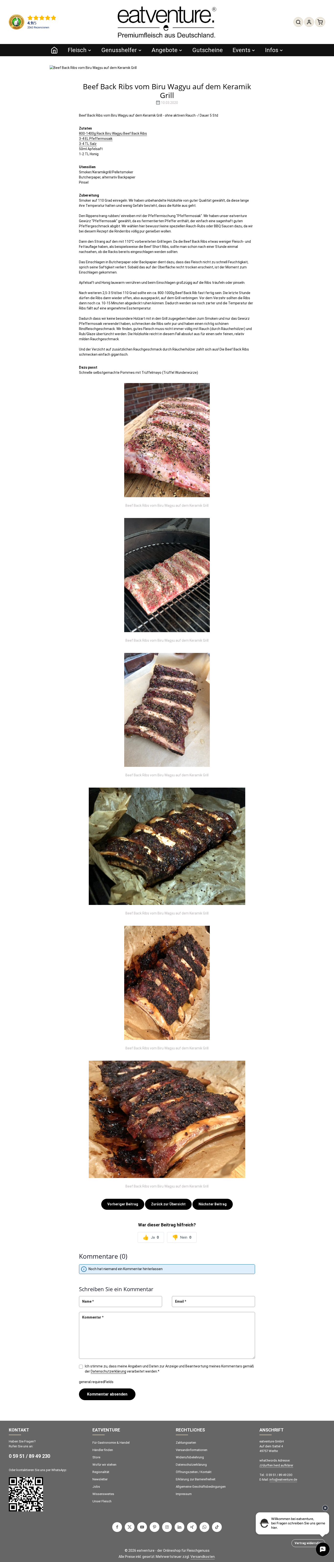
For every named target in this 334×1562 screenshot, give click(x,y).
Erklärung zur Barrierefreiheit (195, 1479)
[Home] (54, 50)
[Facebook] (117, 1527)
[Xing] (192, 1527)
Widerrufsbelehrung (190, 1457)
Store (96, 1457)
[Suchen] (298, 22)
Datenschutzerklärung (108, 1371)
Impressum (184, 1494)
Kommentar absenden (107, 1394)
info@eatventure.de (283, 1479)
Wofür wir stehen (104, 1464)
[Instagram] (167, 1527)
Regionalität (100, 1472)
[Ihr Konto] (309, 22)
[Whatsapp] (204, 1527)
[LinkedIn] (179, 1527)
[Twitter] (129, 1527)
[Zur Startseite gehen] (167, 22)
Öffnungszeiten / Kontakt (194, 1472)
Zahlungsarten (186, 1442)
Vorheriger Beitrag (122, 1204)
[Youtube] (142, 1527)
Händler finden (102, 1450)
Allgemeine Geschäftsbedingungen (201, 1486)
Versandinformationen (191, 1450)
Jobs (96, 1486)
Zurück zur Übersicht (168, 1204)
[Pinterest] (154, 1527)
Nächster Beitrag (213, 1204)
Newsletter (100, 1479)
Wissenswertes (103, 1494)
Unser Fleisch (101, 1501)
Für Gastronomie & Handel (111, 1442)
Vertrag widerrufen (308, 1543)
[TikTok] (217, 1527)
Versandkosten (202, 1557)
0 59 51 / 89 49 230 (29, 1456)
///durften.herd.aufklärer (276, 1465)
